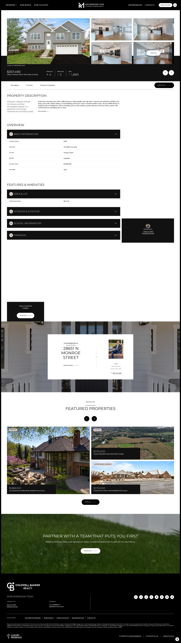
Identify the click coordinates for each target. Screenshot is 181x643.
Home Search (25, 5)
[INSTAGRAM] (141, 597)
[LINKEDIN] (146, 597)
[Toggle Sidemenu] (175, 5)
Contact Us (149, 5)
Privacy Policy (168, 636)
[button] (164, 85)
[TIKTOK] (162, 597)
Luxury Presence (134, 636)
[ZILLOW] (172, 597)
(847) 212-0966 (165, 5)
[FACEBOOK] (136, 597)
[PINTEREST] (156, 597)
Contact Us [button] (91, 618)
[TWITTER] (151, 597)
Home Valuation (41, 5)
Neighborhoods (135, 5)
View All (153, 53)
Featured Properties (33, 618)
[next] (94, 418)
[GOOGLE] (167, 597)
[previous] (86, 418)
